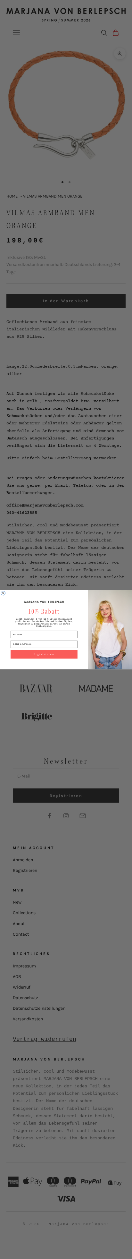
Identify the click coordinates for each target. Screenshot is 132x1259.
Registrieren (44, 654)
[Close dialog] (3, 593)
